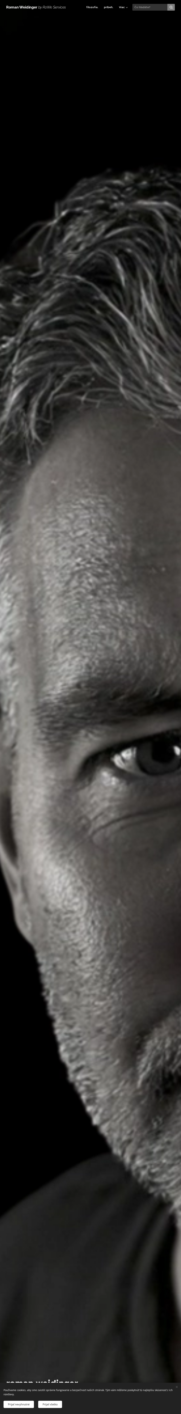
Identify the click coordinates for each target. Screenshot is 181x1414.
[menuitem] (93, 7)
